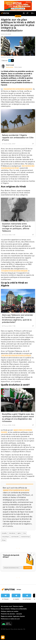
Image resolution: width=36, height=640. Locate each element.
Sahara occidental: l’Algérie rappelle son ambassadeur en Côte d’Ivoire (18, 137)
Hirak (24, 533)
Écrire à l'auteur (18, 67)
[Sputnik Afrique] (5, 14)
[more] (33, 143)
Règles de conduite (6, 616)
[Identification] (24, 13)
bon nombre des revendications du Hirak (18, 167)
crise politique (5, 536)
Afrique (3, 540)
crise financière (15, 536)
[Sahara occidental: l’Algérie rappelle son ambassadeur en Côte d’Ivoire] (18, 121)
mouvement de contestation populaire (18, 89)
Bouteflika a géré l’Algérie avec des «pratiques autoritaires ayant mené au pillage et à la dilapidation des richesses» (18, 417)
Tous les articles (9, 67)
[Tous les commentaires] (3, 637)
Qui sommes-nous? (6, 606)
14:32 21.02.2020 (6, 34)
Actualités (4, 533)
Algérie (19, 533)
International (12, 533)
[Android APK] (6, 624)
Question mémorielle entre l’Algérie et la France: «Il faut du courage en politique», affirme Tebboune (16, 227)
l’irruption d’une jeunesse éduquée (14, 271)
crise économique (25, 536)
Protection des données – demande (11, 614)
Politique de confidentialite (19, 609)
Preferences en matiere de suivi (10, 619)
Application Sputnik (19, 616)
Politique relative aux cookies (9, 611)
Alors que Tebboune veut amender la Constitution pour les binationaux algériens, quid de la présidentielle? (17, 318)
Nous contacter (5, 609)
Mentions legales (18, 606)
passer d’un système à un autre (16, 490)
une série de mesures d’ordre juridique (16, 355)
